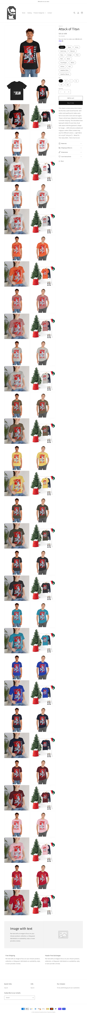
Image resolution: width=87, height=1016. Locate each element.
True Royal (63, 62)
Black (62, 47)
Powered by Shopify (51, 1012)
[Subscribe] (33, 998)
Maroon (72, 51)
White (72, 62)
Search (6, 988)
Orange (69, 55)
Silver (68, 59)
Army (76, 47)
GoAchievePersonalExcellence (41, 1012)
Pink (77, 55)
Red (61, 59)
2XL (61, 85)
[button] (40, 13)
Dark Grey (63, 51)
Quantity (61, 88)
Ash (70, 66)
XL (76, 81)
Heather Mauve (64, 74)
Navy (61, 55)
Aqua (69, 47)
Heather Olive (64, 70)
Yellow (62, 66)
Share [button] (62, 161)
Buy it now (70, 103)
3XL (68, 85)
